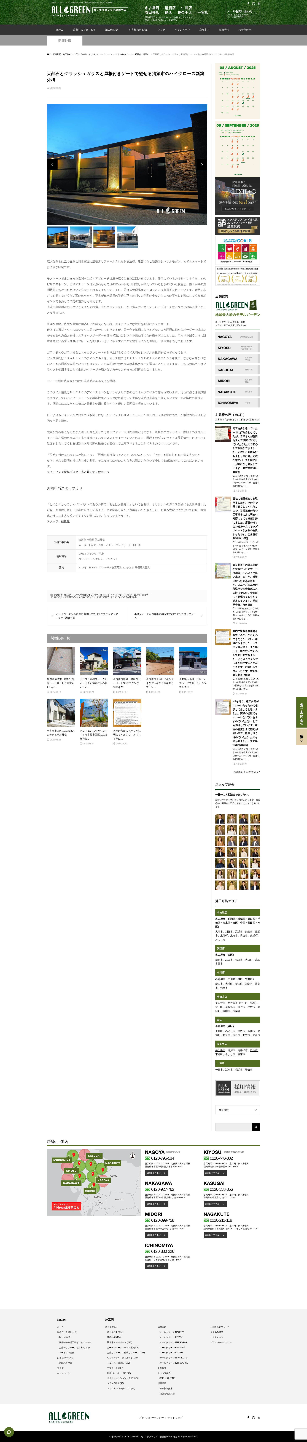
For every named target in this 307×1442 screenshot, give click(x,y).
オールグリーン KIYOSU (171, 1337)
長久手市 (220, 1050)
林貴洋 (65, 521)
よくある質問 (216, 1332)
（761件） (238, 415)
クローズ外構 (103, 597)
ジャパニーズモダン (86, 597)
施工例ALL (69, 594)
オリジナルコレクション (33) (121, 1388)
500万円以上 (130, 597)
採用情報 (224, 29)
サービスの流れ (66, 1352)
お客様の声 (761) (138, 29)
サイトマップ (216, 1337)
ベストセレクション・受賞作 (127, 594)
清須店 (221, 948)
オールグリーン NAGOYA (172, 1332)
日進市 (254, 1050)
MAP (180, 1166)
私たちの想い (65, 1337)
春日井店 (222, 996)
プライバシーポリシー (221, 1342)
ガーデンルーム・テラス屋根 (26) (123, 1347)
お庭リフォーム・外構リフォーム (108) (126, 1352)
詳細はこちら (154, 1173)
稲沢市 (239, 959)
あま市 (229, 959)
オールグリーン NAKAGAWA (173, 1342)
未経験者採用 (166, 1388)
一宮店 (221, 1063)
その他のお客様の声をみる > (246, 772)
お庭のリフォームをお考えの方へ (75, 1347)
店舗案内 (204, 29)
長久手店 (222, 1044)
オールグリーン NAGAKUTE (173, 1357)
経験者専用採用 (167, 1393)
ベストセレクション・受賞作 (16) (123, 1378)
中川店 (221, 972)
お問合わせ (244, 29)
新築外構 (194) (114, 1337)
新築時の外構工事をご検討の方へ (75, 1342)
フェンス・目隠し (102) (118, 1363)
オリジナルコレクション (100, 594)
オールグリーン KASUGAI (172, 1347)
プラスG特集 (81, 594)
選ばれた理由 (65, 1363)
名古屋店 (222, 912)
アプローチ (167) (115, 1368)
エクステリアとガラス (64, 597)
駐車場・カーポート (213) (119, 1342)
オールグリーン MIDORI (171, 1352)
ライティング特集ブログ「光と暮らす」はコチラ (78, 471)
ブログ (161, 29)
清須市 (145, 594)
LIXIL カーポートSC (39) (119, 1373)
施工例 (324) (112, 29)
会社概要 (162, 1368)
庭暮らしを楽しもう (84, 29)
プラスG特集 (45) (115, 1383)
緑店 (219, 1020)
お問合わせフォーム (220, 1327)
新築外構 (64, 40)
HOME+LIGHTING (166, 1378)
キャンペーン (182, 29)
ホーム (60, 29)
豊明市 (251, 1031)
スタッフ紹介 (164, 1373)
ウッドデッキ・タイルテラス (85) (123, 1357)
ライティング (117, 597)
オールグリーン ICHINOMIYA (174, 1363)
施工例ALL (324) (115, 1332)
